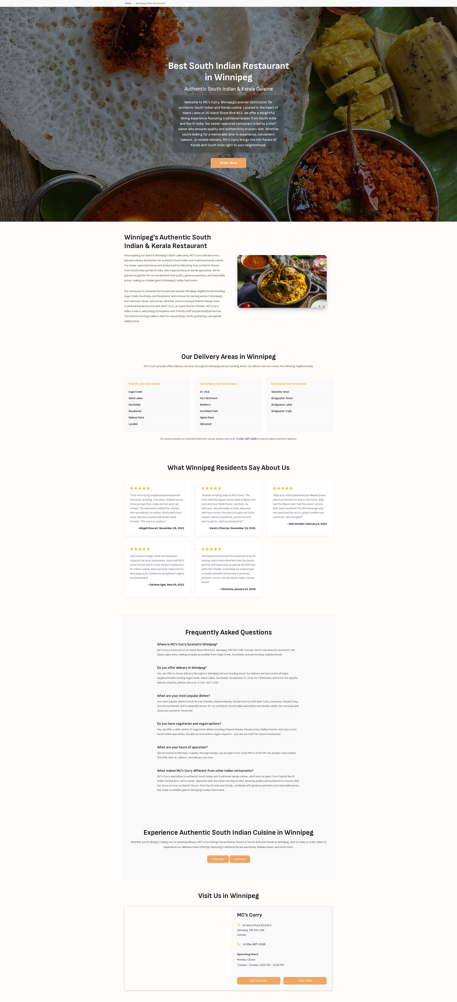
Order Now (228, 163)
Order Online (305, 980)
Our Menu (239, 859)
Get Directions (258, 980)
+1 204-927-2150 (246, 439)
